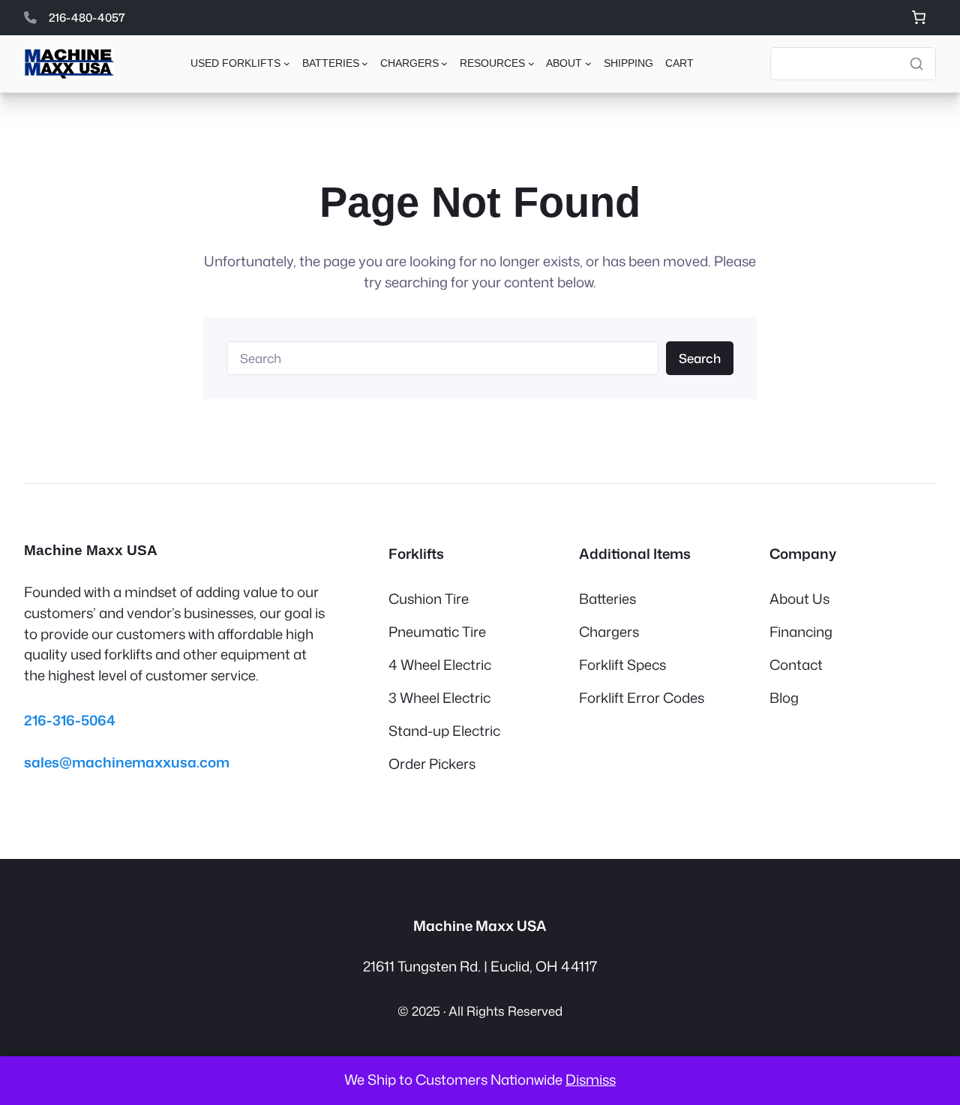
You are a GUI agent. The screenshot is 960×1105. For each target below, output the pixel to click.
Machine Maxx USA (91, 550)
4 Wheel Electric (439, 664)
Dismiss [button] (591, 1079)
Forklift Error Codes (641, 697)
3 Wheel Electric (439, 697)
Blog (784, 697)
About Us (800, 598)
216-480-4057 (87, 17)
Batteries (607, 598)
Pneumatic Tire (437, 631)
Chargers (609, 631)
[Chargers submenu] (444, 63)
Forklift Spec (619, 664)
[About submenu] (588, 63)
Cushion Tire (428, 598)
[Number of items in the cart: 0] (918, 17)
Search (700, 358)
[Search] (916, 64)
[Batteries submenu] (365, 63)
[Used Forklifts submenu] (287, 63)
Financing (801, 631)
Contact (796, 664)
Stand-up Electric (444, 730)
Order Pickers (432, 763)
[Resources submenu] (531, 63)
